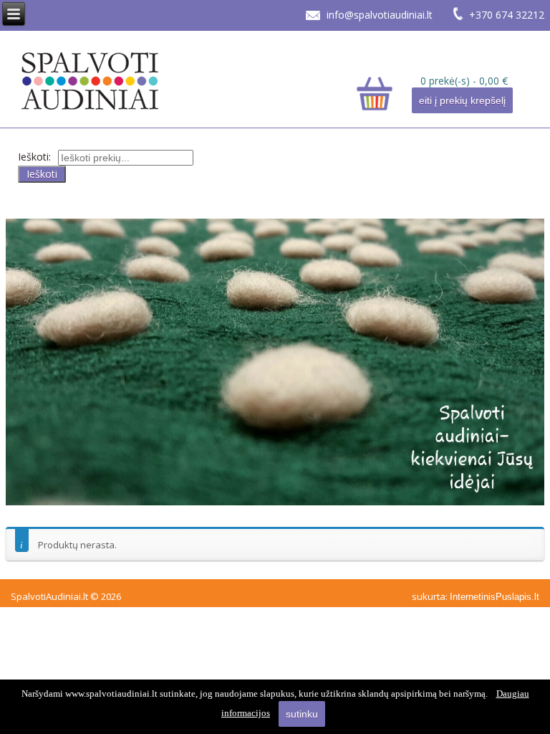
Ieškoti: (34, 156)
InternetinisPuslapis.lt (494, 596)
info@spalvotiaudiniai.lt (380, 15)
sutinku (302, 714)
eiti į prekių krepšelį (462, 100)
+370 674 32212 (506, 15)
